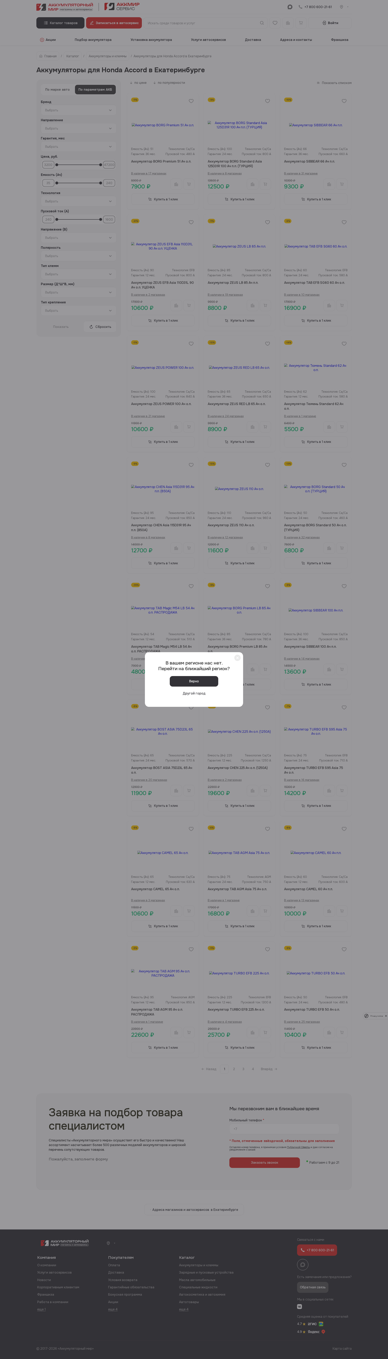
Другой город (194, 693)
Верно (194, 681)
